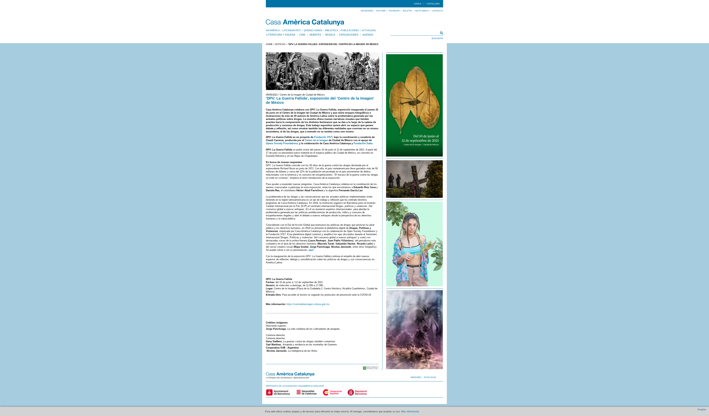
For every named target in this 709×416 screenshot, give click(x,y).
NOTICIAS (280, 44)
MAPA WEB (416, 377)
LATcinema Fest (291, 30)
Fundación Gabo (363, 143)
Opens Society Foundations (282, 143)
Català (417, 4)
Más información (410, 411)
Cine (302, 34)
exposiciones (348, 34)
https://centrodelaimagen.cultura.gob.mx (308, 304)
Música (330, 34)
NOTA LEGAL (430, 377)
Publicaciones (350, 30)
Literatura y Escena (280, 34)
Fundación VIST (323, 137)
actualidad (369, 30)
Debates (315, 34)
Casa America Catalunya (305, 22)
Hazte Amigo (422, 11)
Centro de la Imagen (316, 140)
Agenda (367, 34)
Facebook (394, 11)
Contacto (437, 11)
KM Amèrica (273, 30)
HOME (269, 44)
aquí (311, 250)
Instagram (367, 11)
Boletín (407, 11)
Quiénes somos (313, 30)
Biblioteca (331, 30)
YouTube (381, 11)
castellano (433, 4)
